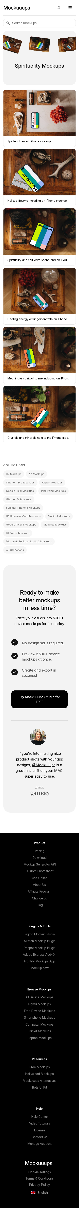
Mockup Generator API (39, 864)
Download (39, 858)
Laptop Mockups (40, 1038)
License (39, 1130)
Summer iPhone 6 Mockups (23, 507)
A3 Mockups (36, 474)
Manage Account (39, 1144)
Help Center (39, 1117)
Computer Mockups (39, 1024)
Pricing (39, 851)
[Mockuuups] (27, 8)
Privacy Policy (39, 1184)
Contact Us (40, 1137)
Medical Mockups (59, 516)
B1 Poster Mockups (18, 533)
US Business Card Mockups (23, 516)
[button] (59, 8)
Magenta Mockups (55, 524)
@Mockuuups (43, 765)
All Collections (15, 549)
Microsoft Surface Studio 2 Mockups (29, 541)
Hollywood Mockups (39, 1074)
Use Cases (39, 878)
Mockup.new (39, 968)
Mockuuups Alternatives (40, 1081)
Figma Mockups (39, 1004)
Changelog (39, 898)
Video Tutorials (39, 1123)
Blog (39, 905)
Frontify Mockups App (39, 961)
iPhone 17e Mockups (19, 499)
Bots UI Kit (39, 1087)
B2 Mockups (13, 474)
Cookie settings (39, 1172)
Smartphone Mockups (39, 1017)
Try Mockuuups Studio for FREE (39, 699)
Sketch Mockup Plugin (39, 941)
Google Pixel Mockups (20, 490)
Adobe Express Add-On (39, 955)
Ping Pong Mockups (53, 490)
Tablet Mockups (39, 1031)
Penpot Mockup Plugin (39, 948)
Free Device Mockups (39, 1011)
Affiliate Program (39, 891)
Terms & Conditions (39, 1178)
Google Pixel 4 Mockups (21, 524)
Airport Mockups (52, 482)
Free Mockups (39, 1067)
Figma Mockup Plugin (40, 934)
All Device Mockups (39, 997)
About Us (39, 885)
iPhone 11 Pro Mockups (20, 482)
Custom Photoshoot (39, 871)
